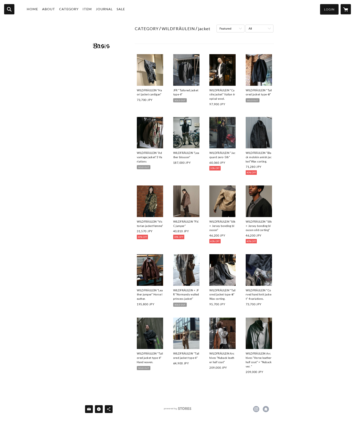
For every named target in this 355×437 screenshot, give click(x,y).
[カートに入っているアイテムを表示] (346, 9)
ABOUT (48, 9)
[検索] (9, 9)
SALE (121, 9)
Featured (225, 28)
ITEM (87, 9)
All (250, 28)
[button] (329, 9)
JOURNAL (104, 9)
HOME (32, 9)
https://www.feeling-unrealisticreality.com (266, 409)
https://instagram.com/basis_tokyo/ (256, 409)
